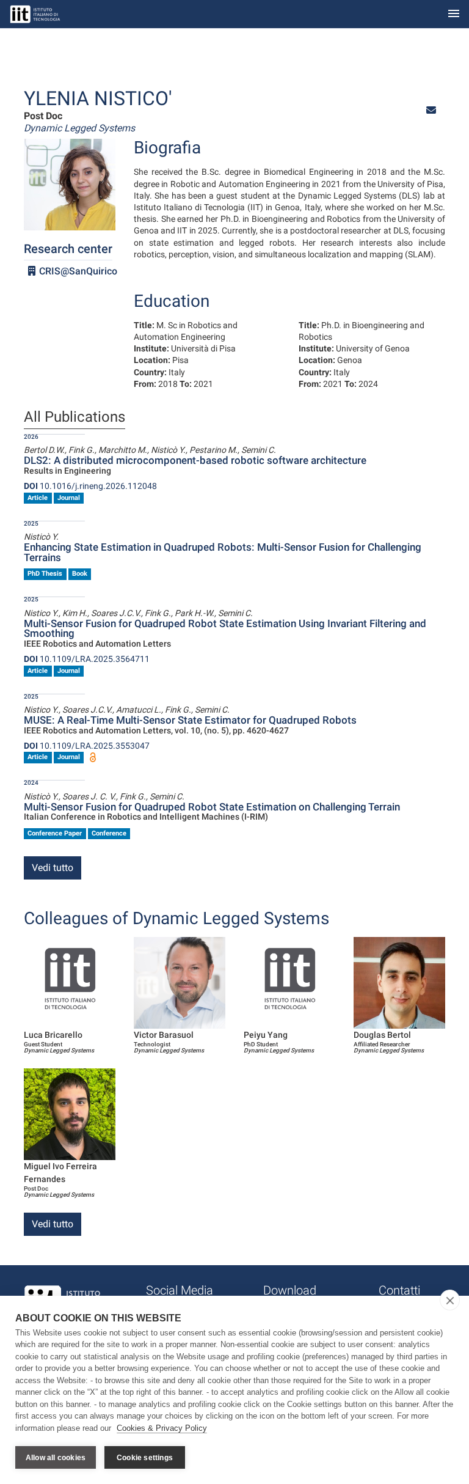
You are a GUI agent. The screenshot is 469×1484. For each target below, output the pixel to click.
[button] (431, 110)
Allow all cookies (55, 1457)
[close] (450, 1300)
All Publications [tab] (74, 417)
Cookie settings (145, 1457)
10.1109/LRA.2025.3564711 (87, 659)
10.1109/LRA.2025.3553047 (87, 746)
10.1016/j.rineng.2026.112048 (90, 486)
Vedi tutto (52, 867)
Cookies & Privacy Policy (162, 1428)
